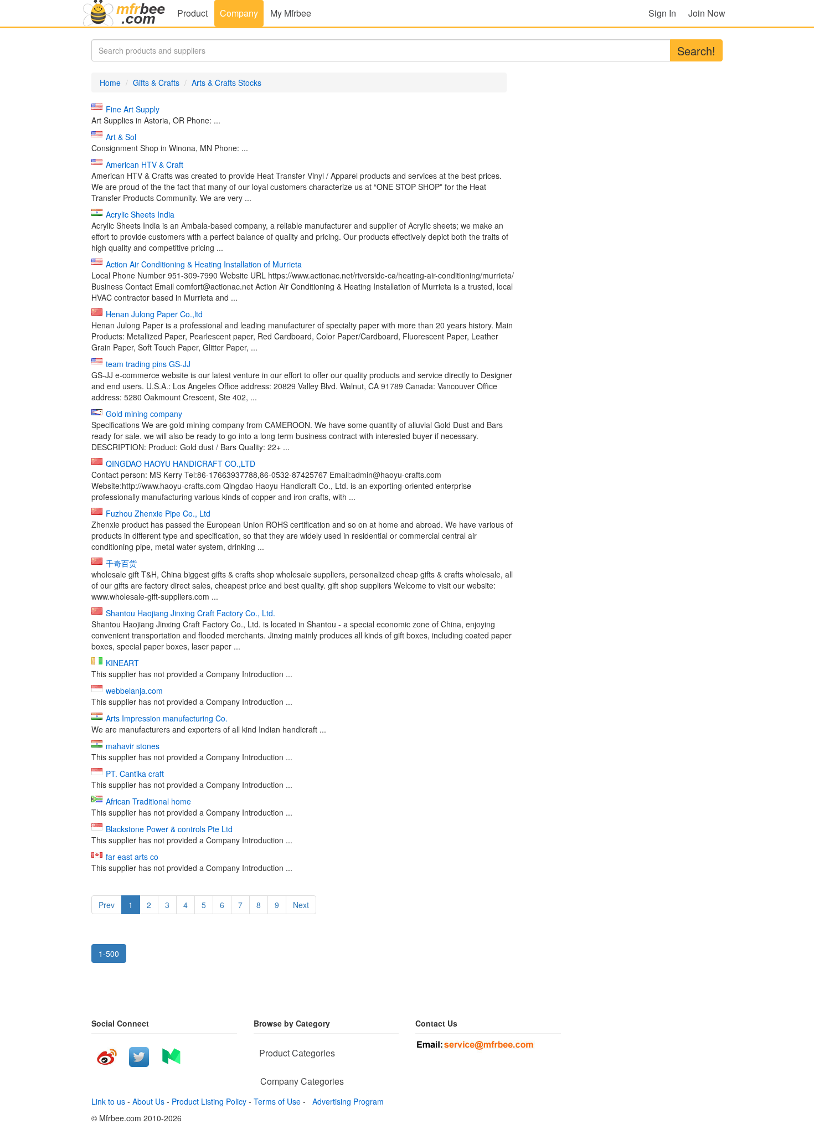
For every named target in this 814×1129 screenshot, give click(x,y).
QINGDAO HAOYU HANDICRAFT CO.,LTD (180, 463)
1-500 (109, 953)
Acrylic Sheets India (140, 214)
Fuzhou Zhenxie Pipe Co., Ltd (158, 513)
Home (110, 82)
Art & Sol (121, 136)
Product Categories (297, 1052)
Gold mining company (144, 413)
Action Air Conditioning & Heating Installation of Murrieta (204, 264)
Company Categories (302, 1081)
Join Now (706, 13)
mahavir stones (132, 745)
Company (239, 13)
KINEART (122, 662)
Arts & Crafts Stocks (226, 82)
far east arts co (132, 856)
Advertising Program (346, 1101)
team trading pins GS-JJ (148, 363)
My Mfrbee (290, 13)
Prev (107, 904)
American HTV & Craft (144, 164)
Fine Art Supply (132, 109)
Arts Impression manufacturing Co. (167, 718)
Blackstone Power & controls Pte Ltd (169, 828)
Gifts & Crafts (156, 82)
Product (192, 13)
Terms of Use (277, 1101)
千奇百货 (121, 563)
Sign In (662, 13)
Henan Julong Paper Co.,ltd (154, 313)
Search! (696, 51)
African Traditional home (148, 801)
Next (301, 904)
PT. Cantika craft (135, 773)
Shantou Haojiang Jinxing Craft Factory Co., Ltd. (190, 612)
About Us (148, 1101)
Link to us (108, 1101)
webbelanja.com (134, 690)
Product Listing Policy (209, 1101)
